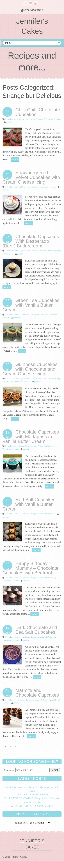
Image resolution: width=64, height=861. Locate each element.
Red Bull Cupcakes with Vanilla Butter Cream (28, 504)
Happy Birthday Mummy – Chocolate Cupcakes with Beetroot (30, 568)
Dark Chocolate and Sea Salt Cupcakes (36, 630)
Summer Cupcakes (32, 802)
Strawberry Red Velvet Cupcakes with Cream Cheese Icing (31, 177)
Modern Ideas (41, 250)
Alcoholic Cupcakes (13, 250)
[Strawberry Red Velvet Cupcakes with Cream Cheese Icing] (12, 213)
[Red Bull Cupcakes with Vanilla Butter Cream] (12, 540)
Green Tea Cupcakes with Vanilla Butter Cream (30, 305)
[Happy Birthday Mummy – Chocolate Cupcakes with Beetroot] (12, 604)
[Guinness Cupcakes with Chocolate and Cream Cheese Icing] (12, 405)
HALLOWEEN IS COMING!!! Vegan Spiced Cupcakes (32, 798)
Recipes (22, 119)
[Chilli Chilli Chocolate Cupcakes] (12, 145)
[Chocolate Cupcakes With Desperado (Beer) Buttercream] (12, 277)
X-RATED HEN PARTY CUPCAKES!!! (32, 805)
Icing (16, 119)
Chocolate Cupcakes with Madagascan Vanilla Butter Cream (30, 436)
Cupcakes (9, 119)
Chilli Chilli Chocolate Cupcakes (37, 112)
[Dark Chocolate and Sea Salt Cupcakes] (12, 663)
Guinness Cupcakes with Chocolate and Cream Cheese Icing (29, 369)
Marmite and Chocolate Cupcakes (37, 693)
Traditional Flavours (52, 119)
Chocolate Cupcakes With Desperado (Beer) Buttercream (30, 241)
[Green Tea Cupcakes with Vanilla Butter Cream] (12, 341)
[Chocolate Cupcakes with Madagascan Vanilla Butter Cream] (12, 472)
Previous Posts (21, 822)
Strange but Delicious (34, 119)
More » (15, 159)
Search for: (9, 770)
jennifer (9, 122)
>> (14, 746)
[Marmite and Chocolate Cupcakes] (12, 726)
